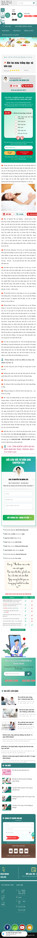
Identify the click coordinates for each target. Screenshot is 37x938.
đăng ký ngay (12, 837)
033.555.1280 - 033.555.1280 (21, 908)
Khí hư (10, 57)
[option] (18, 42)
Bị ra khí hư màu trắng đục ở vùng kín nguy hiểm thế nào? (26, 699)
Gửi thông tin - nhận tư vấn (18, 517)
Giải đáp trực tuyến (24, 152)
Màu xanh (20, 127)
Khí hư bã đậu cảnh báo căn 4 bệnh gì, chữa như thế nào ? (26, 711)
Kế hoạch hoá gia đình (10, 35)
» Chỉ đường (3, 903)
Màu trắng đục (21, 121)
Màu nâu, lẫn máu (22, 133)
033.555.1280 (30, 16)
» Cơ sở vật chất (3, 897)
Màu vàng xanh (22, 130)
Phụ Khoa (16, 30)
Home (5, 57)
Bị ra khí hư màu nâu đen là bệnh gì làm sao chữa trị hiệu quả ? (26, 724)
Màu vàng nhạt (22, 124)
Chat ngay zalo (21, 902)
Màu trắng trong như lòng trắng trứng (25, 117)
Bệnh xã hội (28, 30)
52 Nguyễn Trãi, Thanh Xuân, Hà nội (21, 892)
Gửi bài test (9, 153)
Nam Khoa (5, 30)
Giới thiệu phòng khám (23, 26)
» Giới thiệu (3, 891)
